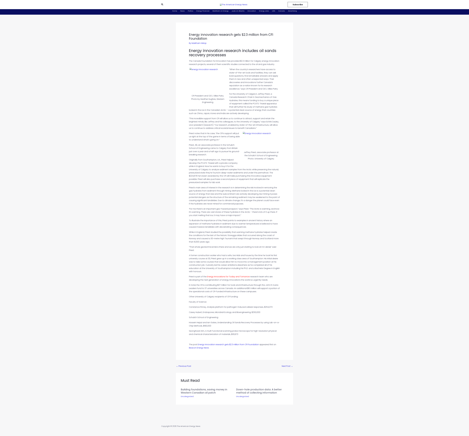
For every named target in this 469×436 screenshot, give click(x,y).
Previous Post (183, 366)
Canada (281, 11)
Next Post (287, 366)
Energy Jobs (264, 11)
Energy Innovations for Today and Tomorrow (228, 276)
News (182, 11)
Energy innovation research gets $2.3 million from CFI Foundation (228, 344)
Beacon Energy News (199, 347)
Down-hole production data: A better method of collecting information (259, 391)
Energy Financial (202, 11)
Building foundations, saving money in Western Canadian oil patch (204, 391)
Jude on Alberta (238, 11)
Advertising (292, 11)
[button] (162, 4)
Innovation (252, 11)
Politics (190, 11)
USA (273, 11)
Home (174, 11)
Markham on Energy (221, 11)
